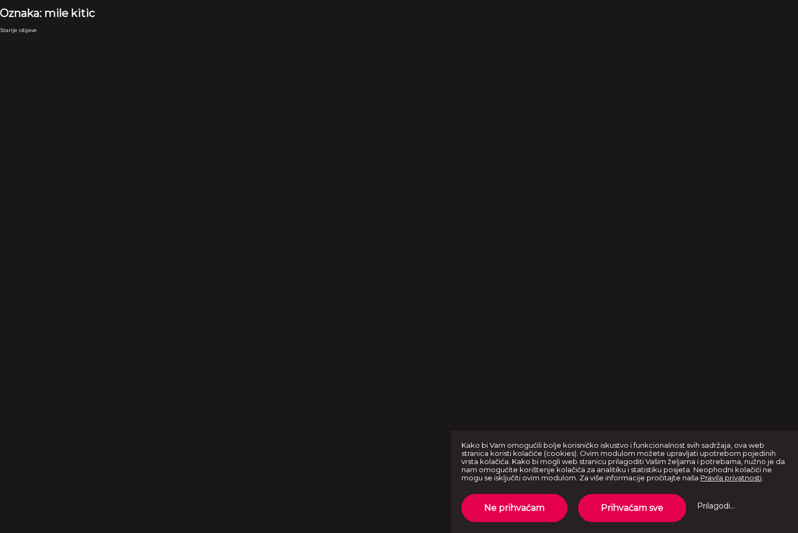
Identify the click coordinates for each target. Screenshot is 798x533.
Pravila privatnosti (731, 477)
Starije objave (18, 30)
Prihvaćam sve (632, 508)
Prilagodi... (716, 506)
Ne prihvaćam (514, 508)
